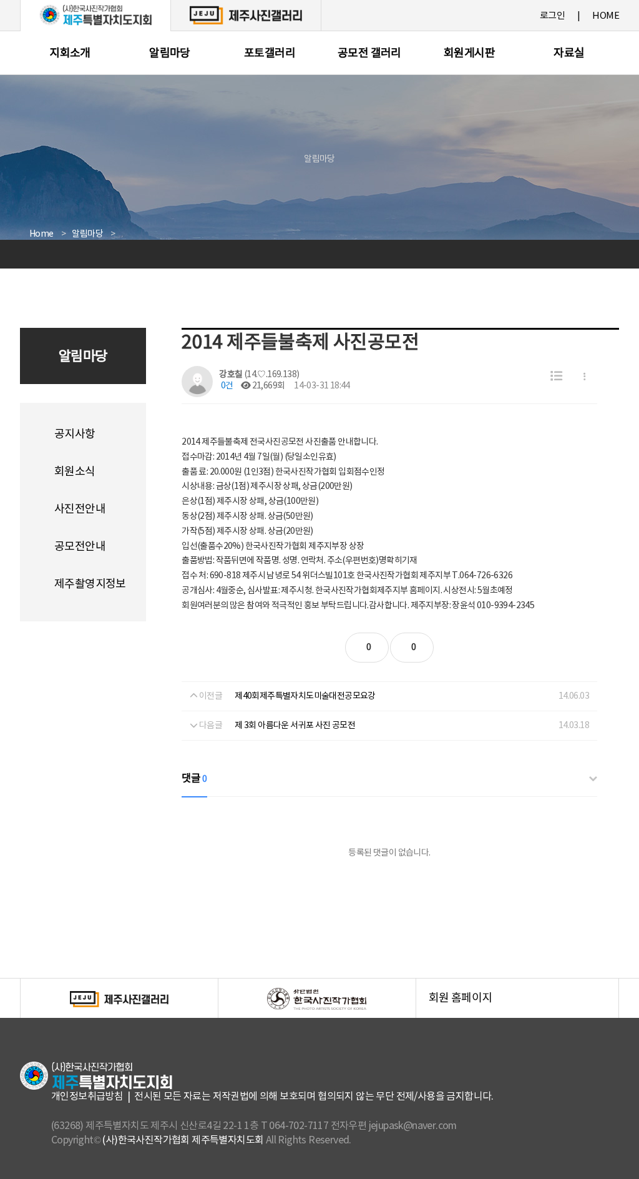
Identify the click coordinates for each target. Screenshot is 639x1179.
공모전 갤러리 (369, 53)
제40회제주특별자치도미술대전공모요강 (305, 696)
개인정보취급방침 (87, 1096)
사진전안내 (79, 509)
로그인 (552, 16)
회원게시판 (469, 53)
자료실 (569, 53)
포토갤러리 (269, 53)
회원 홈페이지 (523, 1005)
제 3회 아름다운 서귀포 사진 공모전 (295, 726)
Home (41, 234)
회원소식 (74, 471)
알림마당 (169, 53)
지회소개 (69, 53)
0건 (226, 386)
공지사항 (74, 434)
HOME (605, 16)
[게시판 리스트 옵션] (584, 377)
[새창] (246, 15)
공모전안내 (79, 546)
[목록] (556, 377)
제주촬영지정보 (90, 584)
